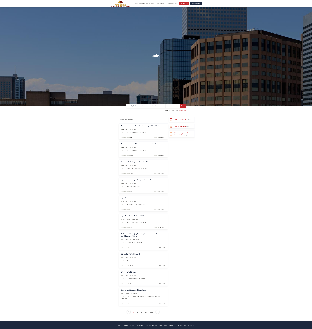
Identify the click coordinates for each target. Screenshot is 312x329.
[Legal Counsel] (143, 203)
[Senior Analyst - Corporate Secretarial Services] (143, 167)
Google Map (182, 110)
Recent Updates (150, 3)
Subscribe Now (196, 3)
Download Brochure (151, 325)
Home (136, 3)
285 (146, 312)
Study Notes (140, 325)
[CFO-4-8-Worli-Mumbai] (143, 278)
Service (132, 325)
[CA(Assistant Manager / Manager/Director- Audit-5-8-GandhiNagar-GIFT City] (143, 240)
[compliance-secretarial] (182, 134)
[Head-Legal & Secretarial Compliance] (143, 297)
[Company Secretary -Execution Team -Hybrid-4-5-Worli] (143, 131)
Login (176, 3)
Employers (170, 3)
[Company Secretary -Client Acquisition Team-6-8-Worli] (143, 149)
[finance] (182, 119)
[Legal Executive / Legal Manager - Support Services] (143, 185)
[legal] (182, 126)
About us (125, 325)
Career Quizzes (161, 3)
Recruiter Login (182, 325)
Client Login (191, 325)
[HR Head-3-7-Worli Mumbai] (143, 260)
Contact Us (172, 325)
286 (151, 312)
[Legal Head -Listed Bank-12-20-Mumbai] (143, 221)
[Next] (157, 312)
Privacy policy (163, 325)
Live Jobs (142, 3)
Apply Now (184, 3)
